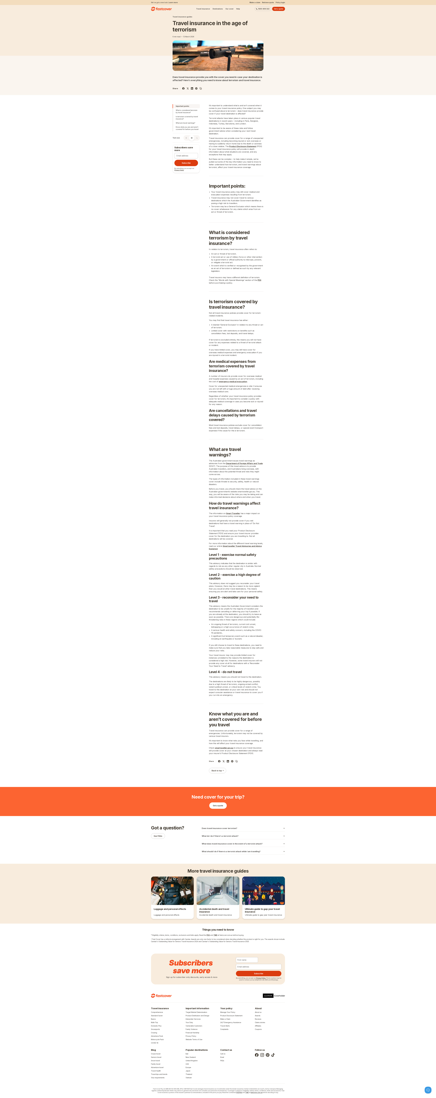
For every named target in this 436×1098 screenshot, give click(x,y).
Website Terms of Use (194, 1039)
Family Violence (191, 1029)
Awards (257, 1016)
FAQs (222, 1061)
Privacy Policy (179, 170)
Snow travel (155, 1061)
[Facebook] (183, 88)
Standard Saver (157, 1016)
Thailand (189, 1074)
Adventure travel (157, 1067)
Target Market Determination (196, 1012)
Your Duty (189, 1022)
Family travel (155, 1064)
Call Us (222, 1054)
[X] (188, 88)
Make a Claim (225, 1019)
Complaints (224, 1029)
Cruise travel (155, 1054)
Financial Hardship (192, 1033)
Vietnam (189, 1078)
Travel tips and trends (159, 1074)
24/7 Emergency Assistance (230, 1022)
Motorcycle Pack (157, 1039)
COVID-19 (154, 1043)
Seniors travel (156, 1057)
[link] (172, 897)
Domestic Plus (156, 1026)
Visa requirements (158, 1078)
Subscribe (186, 163)
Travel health (156, 1071)
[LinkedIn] (192, 88)
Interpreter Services (193, 1019)
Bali (187, 1054)
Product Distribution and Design (197, 1016)
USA (187, 1064)
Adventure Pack (157, 1036)
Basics (153, 1019)
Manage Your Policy (227, 1012)
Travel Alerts (225, 1026)
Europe (188, 1067)
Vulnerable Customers (194, 1026)
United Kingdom (192, 1061)
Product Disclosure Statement (231, 1016)
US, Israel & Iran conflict (171, 2)
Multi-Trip (154, 1022)
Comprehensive (157, 1012)
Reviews (258, 1019)
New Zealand (191, 1057)
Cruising (154, 1033)
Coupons (258, 1029)
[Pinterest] (196, 88)
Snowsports (155, 1029)
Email (222, 1057)
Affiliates (258, 1026)
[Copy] (201, 88)
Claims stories (260, 1022)
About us (258, 1012)
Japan (188, 1071)
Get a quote (278, 9)
